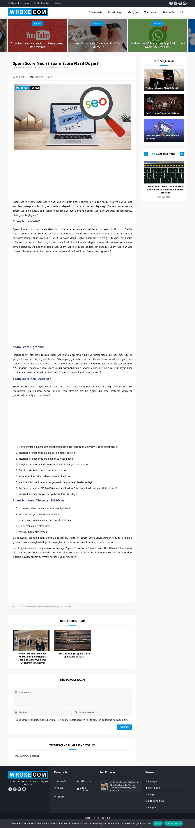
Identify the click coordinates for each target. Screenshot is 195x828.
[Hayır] (191, 823)
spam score (31, 606)
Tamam (157, 823)
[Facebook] (171, 3)
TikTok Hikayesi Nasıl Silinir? (161, 87)
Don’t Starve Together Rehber (162, 113)
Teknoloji (97, 23)
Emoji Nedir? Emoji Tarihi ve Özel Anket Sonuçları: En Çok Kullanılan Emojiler (165, 189)
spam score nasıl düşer (47, 606)
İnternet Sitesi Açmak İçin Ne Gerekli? (162, 137)
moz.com (34, 229)
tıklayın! (112, 488)
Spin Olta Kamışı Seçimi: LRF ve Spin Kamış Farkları (74, 655)
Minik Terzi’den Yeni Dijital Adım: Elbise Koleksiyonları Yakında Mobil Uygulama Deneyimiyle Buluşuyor (33, 658)
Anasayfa (17, 67)
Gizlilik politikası (173, 823)
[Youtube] (185, 3)
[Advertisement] (72, 175)
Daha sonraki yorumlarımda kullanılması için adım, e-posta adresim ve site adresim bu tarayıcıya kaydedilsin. (72, 719)
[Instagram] (180, 3)
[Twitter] (175, 3)
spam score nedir (64, 606)
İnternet (37, 23)
